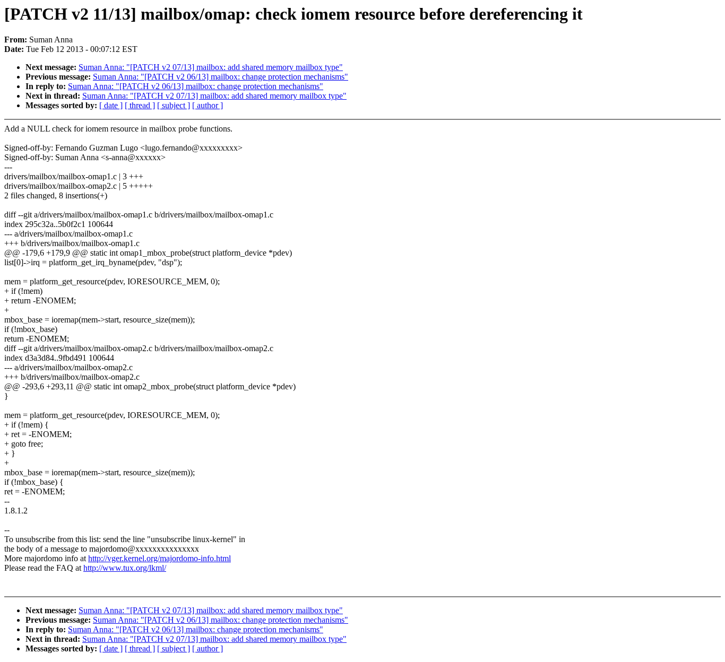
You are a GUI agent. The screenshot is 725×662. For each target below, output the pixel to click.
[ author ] (207, 105)
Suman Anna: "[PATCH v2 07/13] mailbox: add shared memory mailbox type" (211, 67)
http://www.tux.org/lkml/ (124, 567)
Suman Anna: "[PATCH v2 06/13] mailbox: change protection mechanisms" (220, 76)
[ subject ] (173, 105)
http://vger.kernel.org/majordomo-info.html (159, 558)
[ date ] (111, 105)
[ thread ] (140, 105)
